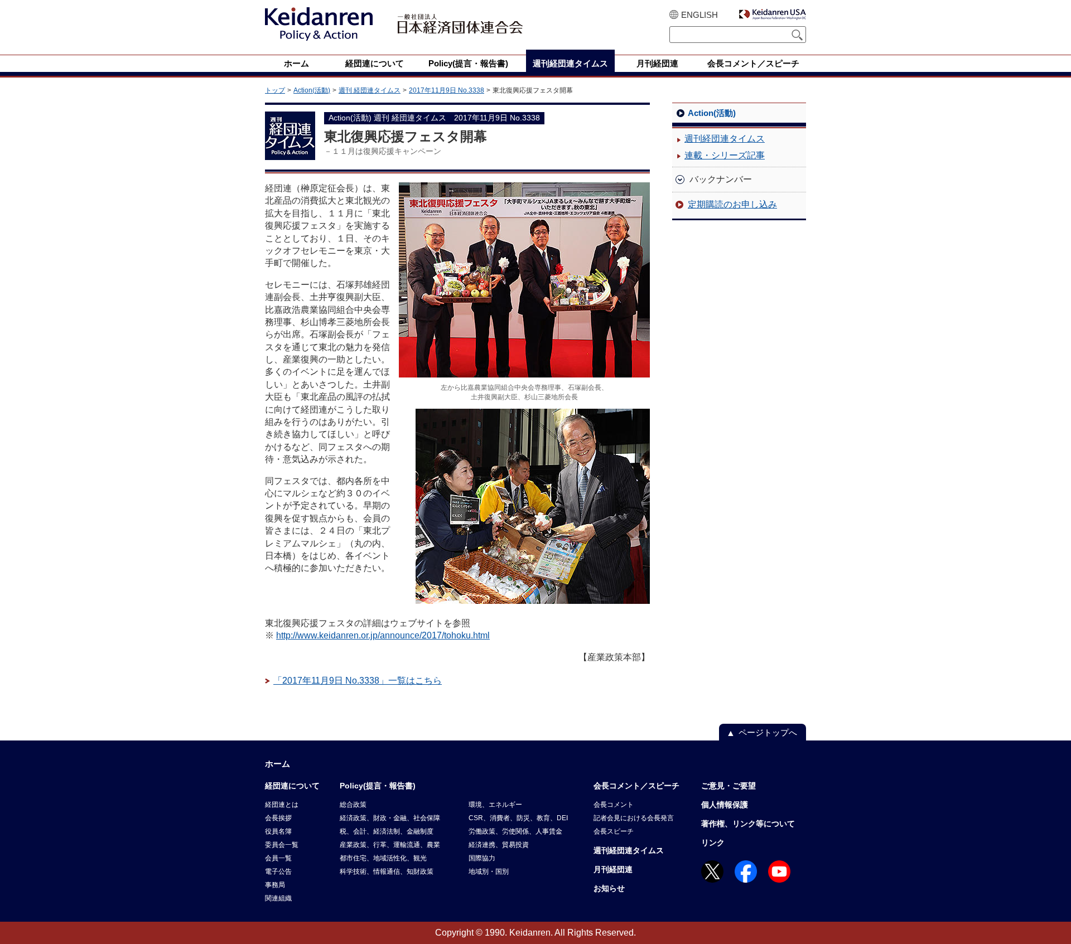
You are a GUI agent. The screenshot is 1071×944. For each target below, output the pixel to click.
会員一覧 (278, 858)
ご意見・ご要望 (728, 785)
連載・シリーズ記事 (724, 155)
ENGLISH (699, 15)
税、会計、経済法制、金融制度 (386, 831)
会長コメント (614, 805)
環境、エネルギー (495, 805)
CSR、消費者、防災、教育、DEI (518, 818)
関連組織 (278, 898)
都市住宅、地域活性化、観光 (383, 858)
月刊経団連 (613, 869)
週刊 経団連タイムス (370, 90)
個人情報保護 (724, 804)
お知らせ (609, 888)
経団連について (292, 785)
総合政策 (353, 805)
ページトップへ (768, 732)
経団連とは (281, 805)
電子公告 (278, 871)
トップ (275, 90)
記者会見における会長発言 (634, 818)
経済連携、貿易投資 (499, 845)
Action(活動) (311, 90)
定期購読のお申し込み (732, 204)
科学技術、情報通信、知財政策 (386, 871)
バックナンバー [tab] (720, 179)
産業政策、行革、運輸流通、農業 (390, 845)
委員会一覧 (281, 845)
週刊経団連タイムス (724, 138)
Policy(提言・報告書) (378, 785)
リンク (713, 842)
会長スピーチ (614, 831)
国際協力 (482, 858)
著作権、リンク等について (748, 823)
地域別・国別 (489, 871)
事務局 (275, 885)
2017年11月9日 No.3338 (446, 90)
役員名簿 (278, 831)
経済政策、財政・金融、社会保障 (390, 818)
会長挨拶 (278, 818)
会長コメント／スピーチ (636, 785)
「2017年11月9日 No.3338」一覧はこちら (357, 680)
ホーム (277, 763)
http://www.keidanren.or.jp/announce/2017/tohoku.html (383, 635)
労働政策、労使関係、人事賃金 (515, 831)
